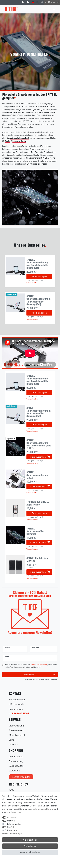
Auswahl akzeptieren (30, 852)
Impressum (16, 812)
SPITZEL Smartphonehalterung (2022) (37, 475)
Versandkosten (32, 283)
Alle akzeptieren (30, 840)
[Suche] (37, 2)
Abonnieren (29, 674)
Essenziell (11, 817)
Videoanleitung (16, 725)
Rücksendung (16, 761)
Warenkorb (14, 770)
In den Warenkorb (38, 457)
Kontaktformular (17, 699)
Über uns (13, 744)
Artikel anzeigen (39, 276)
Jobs (11, 739)
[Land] (33, 2)
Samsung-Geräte (19, 141)
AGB (11, 790)
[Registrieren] (28, 2)
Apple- (7, 141)
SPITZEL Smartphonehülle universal (35, 531)
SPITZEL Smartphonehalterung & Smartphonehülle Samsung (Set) (38, 300)
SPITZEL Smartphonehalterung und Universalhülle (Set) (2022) (38, 444)
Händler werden (17, 704)
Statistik (11, 820)
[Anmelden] (23, 2)
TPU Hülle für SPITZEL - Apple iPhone (38, 503)
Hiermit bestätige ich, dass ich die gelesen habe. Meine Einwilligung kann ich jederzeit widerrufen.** (31, 665)
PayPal (10, 827)
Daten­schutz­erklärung (43, 809)
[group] (15, 266)
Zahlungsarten (16, 765)
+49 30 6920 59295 (19, 713)
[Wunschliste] (42, 2)
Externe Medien (14, 824)
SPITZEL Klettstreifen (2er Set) (37, 559)
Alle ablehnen (30, 846)
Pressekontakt (16, 709)
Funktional (12, 830)
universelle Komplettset (19, 138)
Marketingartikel (17, 735)
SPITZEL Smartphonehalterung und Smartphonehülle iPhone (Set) (37, 263)
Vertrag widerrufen (21, 777)
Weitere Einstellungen (12, 833)
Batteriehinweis (16, 730)
